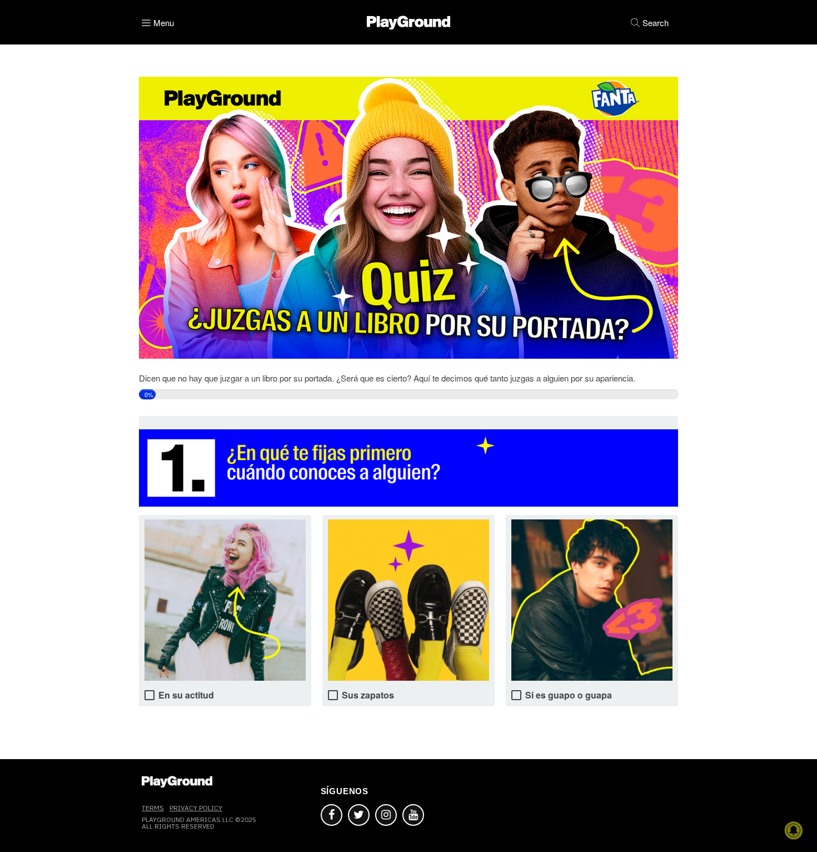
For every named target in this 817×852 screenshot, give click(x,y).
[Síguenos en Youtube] (413, 815)
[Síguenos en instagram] (386, 815)
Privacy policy (196, 808)
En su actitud (186, 695)
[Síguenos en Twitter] (359, 815)
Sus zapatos (368, 695)
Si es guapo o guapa (568, 695)
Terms (153, 808)
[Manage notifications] (794, 830)
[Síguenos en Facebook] (331, 815)
